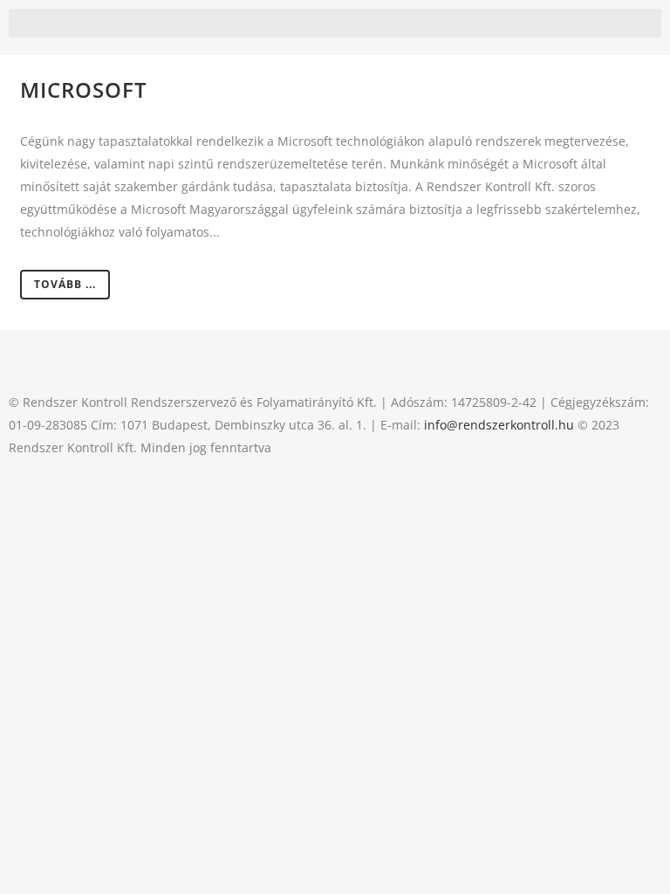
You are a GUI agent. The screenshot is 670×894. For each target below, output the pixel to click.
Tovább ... (65, 284)
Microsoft (83, 89)
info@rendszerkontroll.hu (499, 424)
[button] (335, 23)
